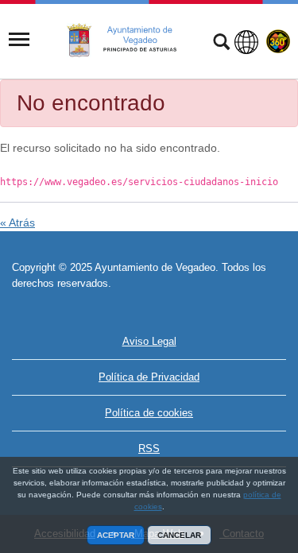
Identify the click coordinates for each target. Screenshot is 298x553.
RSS (149, 448)
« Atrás (17, 222)
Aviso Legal (149, 341)
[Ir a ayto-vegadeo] (130, 40)
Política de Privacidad (149, 377)
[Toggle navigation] (19, 40)
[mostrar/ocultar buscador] (221, 43)
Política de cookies (149, 413)
